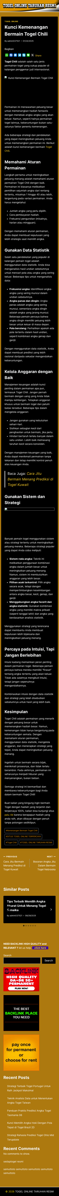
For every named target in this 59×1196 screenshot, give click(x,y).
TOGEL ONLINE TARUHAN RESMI (36, 842)
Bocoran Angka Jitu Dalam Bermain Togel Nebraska (44, 863)
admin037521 (13, 41)
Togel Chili (11, 842)
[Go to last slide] (8, 909)
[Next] (51, 909)
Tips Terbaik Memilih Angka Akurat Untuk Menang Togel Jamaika (26, 906)
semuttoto (9, 1169)
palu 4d (9, 814)
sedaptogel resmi (13, 1161)
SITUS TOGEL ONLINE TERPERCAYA (23, 836)
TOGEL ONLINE (11, 21)
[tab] (23, 925)
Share (38, 55)
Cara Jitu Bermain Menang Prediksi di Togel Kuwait (30, 479)
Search (7, 955)
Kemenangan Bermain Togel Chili (21, 830)
